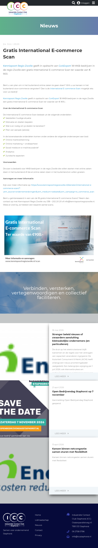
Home (38, 515)
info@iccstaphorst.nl (81, 536)
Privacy (38, 535)
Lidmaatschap (42, 520)
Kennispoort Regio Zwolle (18, 65)
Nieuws (38, 525)
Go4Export (65, 65)
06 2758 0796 (78, 531)
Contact (38, 530)
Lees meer (60, 376)
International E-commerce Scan (65, 88)
